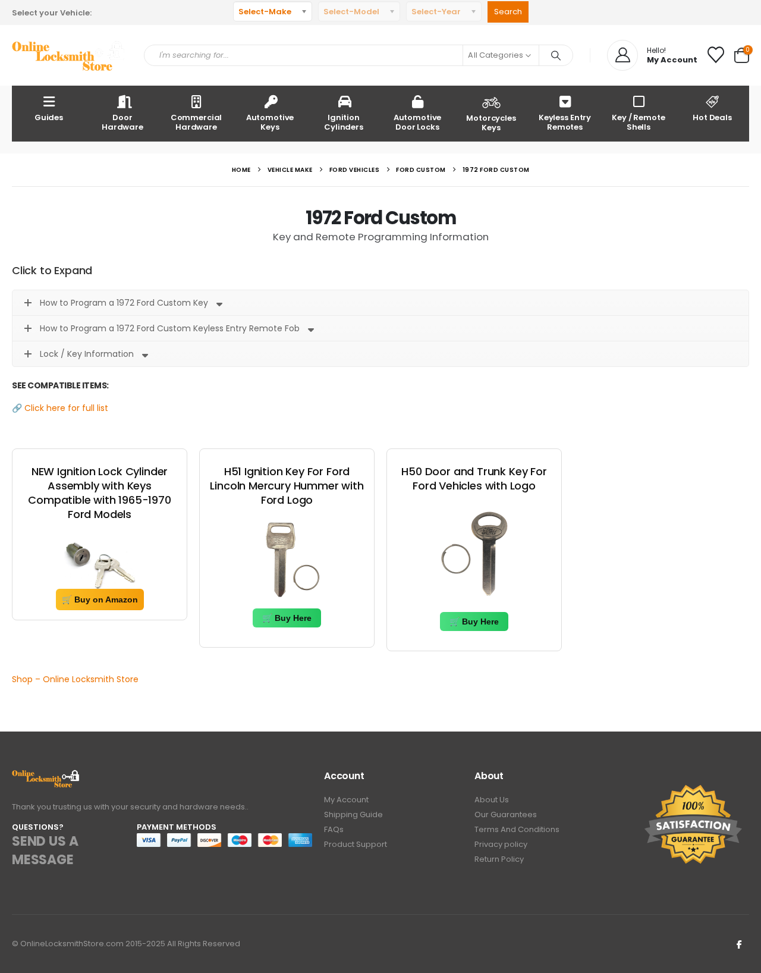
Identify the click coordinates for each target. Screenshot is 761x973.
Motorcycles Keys (491, 122)
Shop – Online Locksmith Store (75, 679)
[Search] (556, 55)
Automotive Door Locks (418, 122)
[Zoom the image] (46, 776)
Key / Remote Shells (638, 122)
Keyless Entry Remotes (565, 122)
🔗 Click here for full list (60, 408)
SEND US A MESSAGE (45, 850)
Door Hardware (122, 122)
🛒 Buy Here (287, 618)
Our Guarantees (505, 814)
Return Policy (499, 859)
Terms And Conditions (516, 829)
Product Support (355, 844)
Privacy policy (500, 844)
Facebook (739, 944)
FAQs (334, 829)
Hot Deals (712, 117)
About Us (491, 799)
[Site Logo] (69, 55)
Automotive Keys (270, 122)
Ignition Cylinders (343, 122)
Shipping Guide (353, 814)
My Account (346, 799)
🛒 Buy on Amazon (100, 599)
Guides (48, 117)
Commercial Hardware (196, 122)
